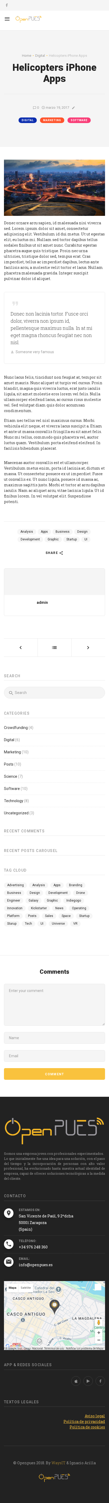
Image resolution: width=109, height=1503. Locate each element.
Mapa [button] (12, 1288)
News (59, 908)
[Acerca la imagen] (98, 1332)
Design (82, 532)
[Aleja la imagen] (98, 1340)
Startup (71, 539)
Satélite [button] (26, 1288)
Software (79, 120)
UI (85, 539)
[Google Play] (88, 1381)
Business (63, 532)
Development (30, 539)
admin (42, 602)
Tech (28, 923)
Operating (79, 908)
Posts (8, 764)
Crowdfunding (16, 728)
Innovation (14, 908)
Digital (28, 120)
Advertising (15, 885)
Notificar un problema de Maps (84, 1348)
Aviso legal (95, 1415)
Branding (75, 885)
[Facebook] (100, 1381)
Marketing (52, 120)
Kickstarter (39, 908)
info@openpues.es (36, 1264)
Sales (49, 916)
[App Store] (76, 1381)
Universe (58, 923)
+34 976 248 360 (33, 1246)
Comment (54, 1074)
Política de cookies (87, 1427)
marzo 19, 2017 (57, 108)
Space (66, 916)
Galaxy (33, 900)
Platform (13, 916)
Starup (11, 923)
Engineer (13, 900)
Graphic (53, 539)
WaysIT (58, 1462)
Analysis (26, 532)
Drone (80, 893)
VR (75, 923)
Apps (44, 532)
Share (52, 553)
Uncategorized (16, 813)
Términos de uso (54, 1348)
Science (10, 776)
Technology (13, 801)
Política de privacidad (84, 1421)
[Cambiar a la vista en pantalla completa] (98, 1287)
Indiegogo (73, 900)
